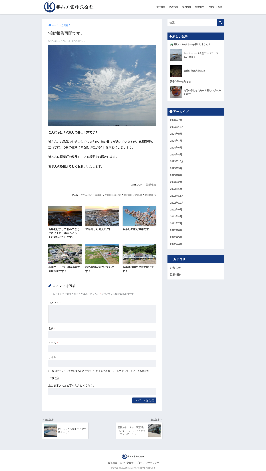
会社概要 (160, 7)
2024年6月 (176, 147)
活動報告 (200, 7)
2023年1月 (176, 189)
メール (53, 342)
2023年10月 (177, 161)
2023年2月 (176, 182)
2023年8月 (176, 175)
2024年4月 (176, 154)
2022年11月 (177, 195)
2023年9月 (176, 168)
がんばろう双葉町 (92, 194)
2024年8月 (176, 133)
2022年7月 (176, 223)
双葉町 (129, 194)
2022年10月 (177, 202)
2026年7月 (176, 120)
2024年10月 (177, 127)
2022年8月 (176, 216)
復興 (139, 194)
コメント (54, 302)
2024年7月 (176, 140)
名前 (51, 328)
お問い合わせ (215, 7)
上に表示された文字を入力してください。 (73, 385)
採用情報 (186, 7)
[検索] (220, 22)
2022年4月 (176, 244)
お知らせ (175, 267)
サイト (52, 357)
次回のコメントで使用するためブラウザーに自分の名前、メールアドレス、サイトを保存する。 (101, 371)
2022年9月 (176, 209)
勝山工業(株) (114, 194)
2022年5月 (176, 237)
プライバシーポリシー (147, 462)
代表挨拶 (173, 7)
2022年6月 (176, 230)
